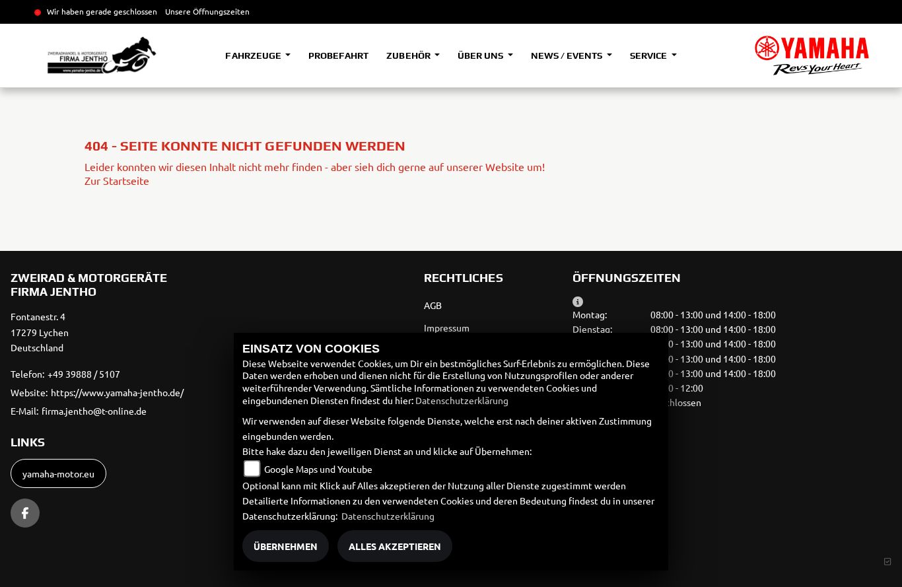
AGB (433, 305)
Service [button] (649, 55)
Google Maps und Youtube (318, 469)
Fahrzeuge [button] (254, 55)
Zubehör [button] (409, 55)
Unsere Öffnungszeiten (207, 11)
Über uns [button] (481, 55)
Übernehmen (286, 546)
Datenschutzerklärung (461, 400)
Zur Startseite (117, 180)
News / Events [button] (567, 55)
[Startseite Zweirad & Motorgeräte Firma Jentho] (812, 55)
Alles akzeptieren (395, 546)
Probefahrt (338, 55)
